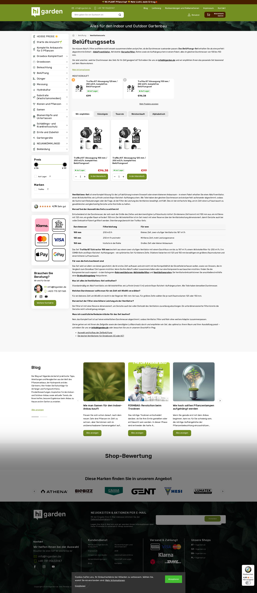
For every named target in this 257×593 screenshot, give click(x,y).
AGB (116, 551)
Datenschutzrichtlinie (124, 555)
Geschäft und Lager (123, 559)
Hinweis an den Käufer (97, 555)
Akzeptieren (173, 579)
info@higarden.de (57, 287)
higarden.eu (201, 553)
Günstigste (102, 114)
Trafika (43, 189)
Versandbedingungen (97, 559)
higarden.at (200, 545)
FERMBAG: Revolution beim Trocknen (144, 407)
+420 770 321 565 (57, 291)
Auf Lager (44, 176)
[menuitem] (50, 36)
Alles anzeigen (37, 410)
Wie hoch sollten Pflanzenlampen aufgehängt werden (193, 407)
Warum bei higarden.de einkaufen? (98, 546)
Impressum (208, 8)
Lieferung (156, 8)
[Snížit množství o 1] (76, 177)
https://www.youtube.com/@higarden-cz (54, 567)
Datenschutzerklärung (100, 519)
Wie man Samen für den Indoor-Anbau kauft (102, 407)
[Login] (193, 14)
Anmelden (213, 519)
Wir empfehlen (83, 114)
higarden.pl (200, 558)
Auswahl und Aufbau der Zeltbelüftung (95, 333)
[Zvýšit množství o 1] (85, 177)
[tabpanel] (104, 400)
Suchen (120, 15)
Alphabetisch (158, 114)
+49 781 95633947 (50, 561)
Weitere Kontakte (45, 303)
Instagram (44, 567)
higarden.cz (201, 549)
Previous (78, 400)
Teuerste (120, 114)
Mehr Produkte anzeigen (148, 104)
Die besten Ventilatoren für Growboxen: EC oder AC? (101, 336)
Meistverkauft (138, 114)
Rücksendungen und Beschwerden (124, 546)
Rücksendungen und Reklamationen (182, 8)
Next (220, 400)
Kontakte (118, 563)
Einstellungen (80, 586)
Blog (145, 8)
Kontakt (222, 8)
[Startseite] (73, 35)
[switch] (248, 582)
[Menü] (252, 566)
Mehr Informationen (115, 580)
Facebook (35, 567)
